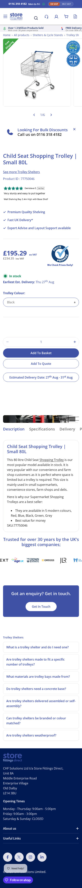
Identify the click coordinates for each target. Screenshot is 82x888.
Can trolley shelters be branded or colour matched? (36, 720)
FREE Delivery (74, 28)
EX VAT (54, 4)
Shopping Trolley (51, 460)
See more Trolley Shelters (21, 172)
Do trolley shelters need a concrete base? (36, 689)
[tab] (14, 430)
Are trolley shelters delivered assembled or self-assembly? (41, 703)
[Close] (74, 129)
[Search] (36, 18)
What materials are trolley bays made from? (38, 676)
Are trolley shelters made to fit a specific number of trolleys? (35, 661)
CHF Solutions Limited (29, 872)
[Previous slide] (34, 115)
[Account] (56, 16)
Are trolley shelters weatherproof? (31, 735)
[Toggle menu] (5, 16)
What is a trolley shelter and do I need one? (37, 647)
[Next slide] (51, 115)
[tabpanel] (41, 486)
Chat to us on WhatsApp (43, 4)
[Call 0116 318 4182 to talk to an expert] (46, 16)
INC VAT (66, 4)
